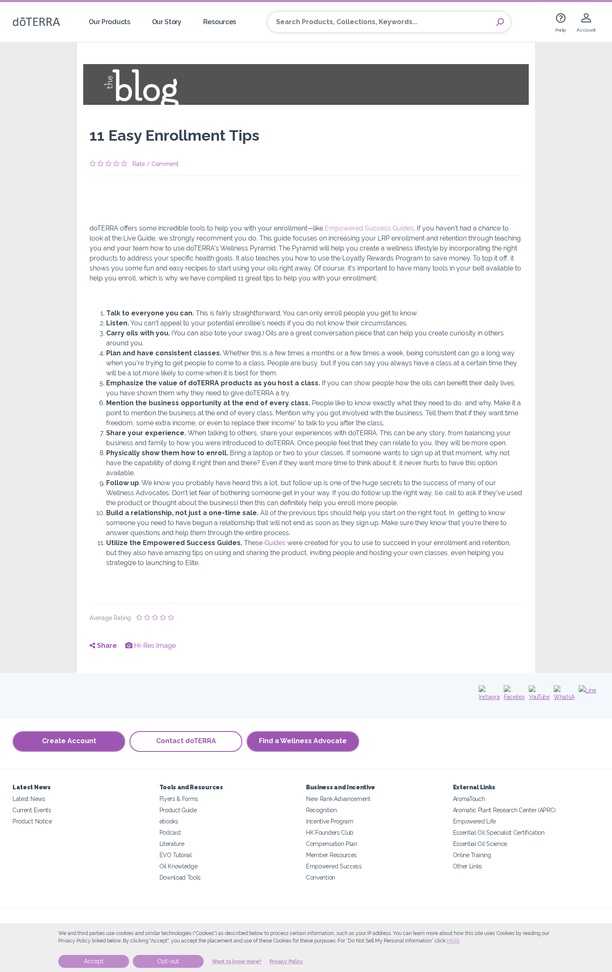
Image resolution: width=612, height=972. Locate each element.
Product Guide (178, 809)
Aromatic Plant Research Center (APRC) (504, 809)
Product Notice (32, 821)
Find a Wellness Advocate (303, 741)
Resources (219, 22)
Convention (320, 877)
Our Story (167, 22)
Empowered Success (334, 866)
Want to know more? (236, 962)
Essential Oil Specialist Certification (499, 832)
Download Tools (180, 877)
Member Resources (331, 854)
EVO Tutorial (175, 854)
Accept (94, 961)
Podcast (170, 832)
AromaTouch (469, 798)
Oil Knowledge (178, 866)
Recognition (321, 809)
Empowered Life (474, 821)
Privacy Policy (286, 962)
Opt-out (168, 961)
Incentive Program (329, 821)
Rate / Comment (155, 164)
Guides (275, 543)
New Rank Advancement (338, 798)
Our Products (109, 22)
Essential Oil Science (480, 843)
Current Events (31, 809)
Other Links (468, 866)
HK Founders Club (329, 832)
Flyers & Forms (179, 798)
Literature (171, 843)
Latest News (28, 798)
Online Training (472, 854)
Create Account (69, 741)
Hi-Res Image (154, 646)
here (453, 941)
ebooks (168, 821)
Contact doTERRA (186, 741)
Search (500, 22)
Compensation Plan (331, 843)
